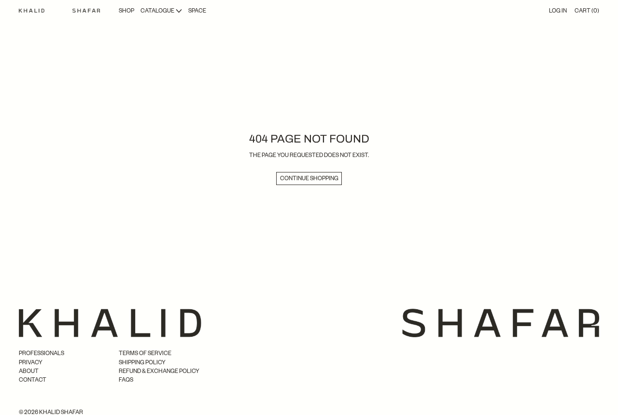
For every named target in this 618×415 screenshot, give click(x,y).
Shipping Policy (142, 362)
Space (197, 10)
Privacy (30, 362)
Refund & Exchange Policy (159, 370)
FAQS (126, 379)
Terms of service (145, 353)
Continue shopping (309, 178)
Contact (32, 379)
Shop (126, 10)
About (29, 370)
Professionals (41, 353)
